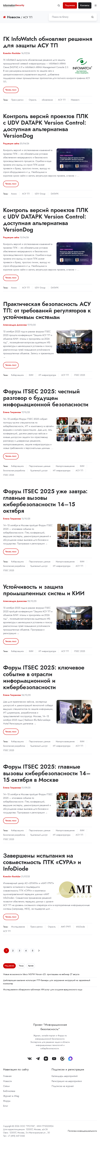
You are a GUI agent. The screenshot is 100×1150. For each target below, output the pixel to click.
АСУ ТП (61, 99)
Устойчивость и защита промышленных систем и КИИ (44, 590)
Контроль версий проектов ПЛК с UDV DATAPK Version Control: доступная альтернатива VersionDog (45, 126)
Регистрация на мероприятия (67, 1081)
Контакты (84, 5)
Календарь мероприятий (65, 1076)
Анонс (14, 193)
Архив (30, 965)
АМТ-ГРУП (66, 926)
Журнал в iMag (11, 1096)
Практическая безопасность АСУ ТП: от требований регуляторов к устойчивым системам (47, 310)
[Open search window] (58, 5)
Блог (5, 1106)
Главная (7, 1076)
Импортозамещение (65, 466)
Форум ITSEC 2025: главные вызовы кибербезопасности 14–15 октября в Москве (46, 773)
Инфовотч (75, 99)
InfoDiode (80, 926)
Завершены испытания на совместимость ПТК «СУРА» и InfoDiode (42, 862)
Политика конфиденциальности (82, 1130)
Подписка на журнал (63, 1086)
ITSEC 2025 (79, 375)
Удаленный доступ (39, 470)
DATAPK (54, 193)
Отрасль (32, 99)
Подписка (70, 5)
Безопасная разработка (14, 470)
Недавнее (9, 965)
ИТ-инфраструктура (47, 375)
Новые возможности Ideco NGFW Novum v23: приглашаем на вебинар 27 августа (41, 974)
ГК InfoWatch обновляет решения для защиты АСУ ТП (47, 42)
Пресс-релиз (17, 99)
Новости (7, 1081)
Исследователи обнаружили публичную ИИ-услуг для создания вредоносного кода (42, 989)
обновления (47, 99)
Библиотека (9, 1091)
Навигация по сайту (16, 1069)
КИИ (31, 375)
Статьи (6, 1086)
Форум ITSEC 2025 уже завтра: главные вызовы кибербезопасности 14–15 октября (45, 501)
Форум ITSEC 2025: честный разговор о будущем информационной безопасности (45, 397)
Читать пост (10, 89)
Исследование (18, 926)
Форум (6, 1101)
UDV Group (40, 193)
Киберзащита (17, 375)
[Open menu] (95, 5)
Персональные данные (39, 466)
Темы (21, 965)
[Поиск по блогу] (92, 17)
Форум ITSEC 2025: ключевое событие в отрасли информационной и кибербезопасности (43, 677)
